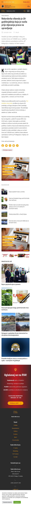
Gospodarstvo (15, 428)
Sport (15, 437)
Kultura (15, 431)
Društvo (15, 434)
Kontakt (15, 457)
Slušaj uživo (26, 2)
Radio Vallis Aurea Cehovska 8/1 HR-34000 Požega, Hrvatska (15, 472)
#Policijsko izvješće (7, 150)
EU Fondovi (16, 454)
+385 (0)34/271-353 (15, 483)
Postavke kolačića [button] (7, 502)
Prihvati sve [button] (17, 502)
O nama (15, 448)
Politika (15, 425)
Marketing (15, 451)
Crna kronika (15, 440)
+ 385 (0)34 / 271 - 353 (15, 398)
